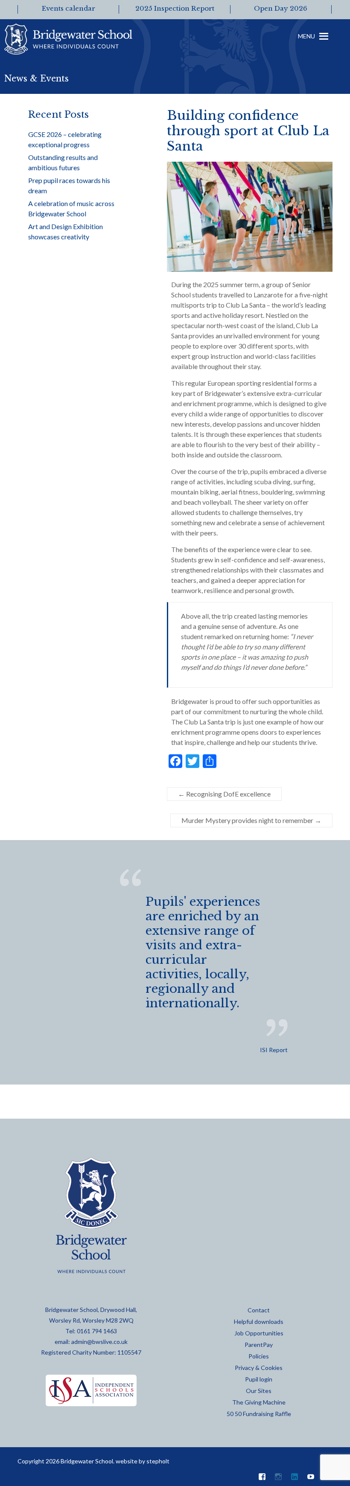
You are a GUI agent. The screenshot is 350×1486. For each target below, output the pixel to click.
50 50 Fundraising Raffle (259, 1413)
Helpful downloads (258, 1321)
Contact (259, 1310)
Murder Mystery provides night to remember (251, 820)
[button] (306, 43)
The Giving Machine (259, 1402)
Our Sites (258, 1390)
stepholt (157, 1461)
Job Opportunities (258, 1333)
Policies (258, 1356)
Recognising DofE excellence (224, 794)
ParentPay (259, 1344)
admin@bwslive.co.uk (99, 1341)
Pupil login (258, 1379)
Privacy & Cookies (259, 1367)
